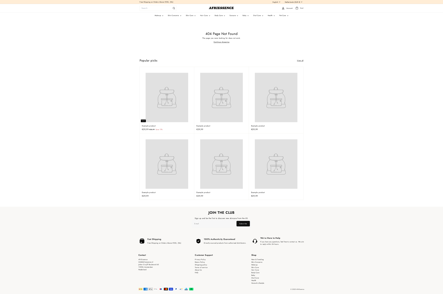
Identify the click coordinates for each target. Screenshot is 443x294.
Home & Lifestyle (257, 283)
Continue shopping (221, 42)
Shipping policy (201, 264)
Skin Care (190, 15)
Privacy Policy (200, 259)
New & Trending (257, 259)
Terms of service (201, 267)
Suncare (233, 15)
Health (270, 15)
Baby (245, 15)
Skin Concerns (174, 15)
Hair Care (204, 15)
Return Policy (200, 262)
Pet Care (283, 15)
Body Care (219, 15)
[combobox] (158, 8)
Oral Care (257, 15)
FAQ (196, 272)
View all (300, 60)
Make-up (158, 15)
